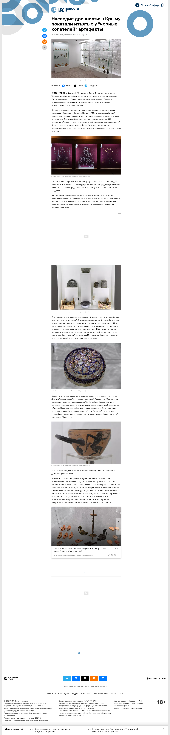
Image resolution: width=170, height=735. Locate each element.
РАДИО (75, 694)
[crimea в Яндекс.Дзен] (85, 678)
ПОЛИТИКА (68, 687)
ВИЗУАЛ (103, 687)
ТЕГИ (121, 694)
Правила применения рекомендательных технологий (26, 720)
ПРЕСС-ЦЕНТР (64, 694)
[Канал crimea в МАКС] (103, 678)
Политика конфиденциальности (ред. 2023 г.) (22, 718)
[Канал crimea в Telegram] (67, 678)
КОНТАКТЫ (85, 694)
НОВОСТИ (51, 694)
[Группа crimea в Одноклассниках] (94, 678)
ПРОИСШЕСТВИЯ (92, 687)
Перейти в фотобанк (84, 80)
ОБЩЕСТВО (78, 687)
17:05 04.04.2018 (57, 35)
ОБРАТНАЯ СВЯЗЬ (100, 694)
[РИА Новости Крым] (65, 10)
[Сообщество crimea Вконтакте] (76, 678)
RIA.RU (113, 694)
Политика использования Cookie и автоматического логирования (25, 714)
